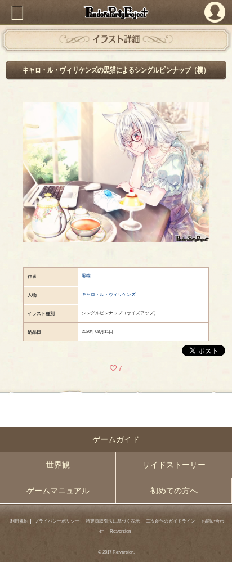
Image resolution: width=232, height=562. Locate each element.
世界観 (58, 464)
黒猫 (86, 275)
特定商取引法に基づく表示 (113, 521)
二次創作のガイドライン (170, 521)
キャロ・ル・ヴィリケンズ (109, 294)
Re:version (120, 531)
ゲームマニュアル (58, 490)
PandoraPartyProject (116, 12)
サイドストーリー (174, 464)
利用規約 (19, 521)
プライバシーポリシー (56, 521)
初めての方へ (174, 490)
